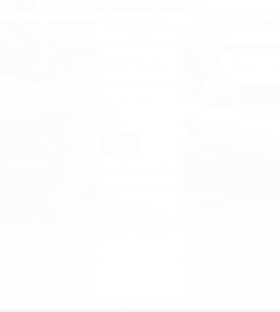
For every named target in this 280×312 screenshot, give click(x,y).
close (1, 0)
